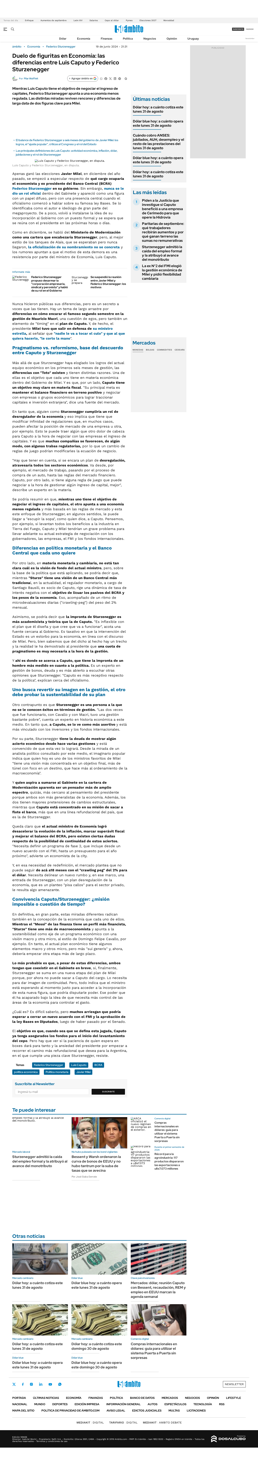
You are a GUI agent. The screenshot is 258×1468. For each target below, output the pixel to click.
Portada (19, 1398)
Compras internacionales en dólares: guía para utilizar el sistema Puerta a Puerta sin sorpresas (167, 1132)
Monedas (138, 350)
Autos (152, 1404)
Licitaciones (196, 1410)
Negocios (149, 38)
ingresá (250, 29)
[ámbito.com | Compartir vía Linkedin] (115, 78)
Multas (174, 1410)
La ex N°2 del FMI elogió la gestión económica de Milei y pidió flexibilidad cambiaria (162, 272)
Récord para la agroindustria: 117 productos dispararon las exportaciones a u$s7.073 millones (169, 1161)
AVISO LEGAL (116, 1410)
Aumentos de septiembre (54, 20)
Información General (123, 1404)
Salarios (94, 20)
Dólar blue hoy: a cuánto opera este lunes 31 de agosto (158, 123)
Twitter (14, 1384)
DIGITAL (90, 1422)
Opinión (172, 38)
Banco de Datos (142, 1398)
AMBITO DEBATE (162, 1422)
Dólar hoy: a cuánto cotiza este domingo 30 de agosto (96, 1346)
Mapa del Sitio (23, 1410)
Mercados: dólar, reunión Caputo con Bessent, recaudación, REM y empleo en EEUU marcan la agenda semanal (158, 1290)
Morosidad (168, 20)
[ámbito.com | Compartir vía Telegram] (119, 78)
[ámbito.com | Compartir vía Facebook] (105, 78)
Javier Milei (83, 1072)
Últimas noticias (46, 1398)
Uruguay (193, 38)
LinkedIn (40, 1384)
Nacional (19, 1404)
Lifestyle (233, 1398)
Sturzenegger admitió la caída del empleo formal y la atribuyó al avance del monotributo (162, 253)
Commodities (164, 350)
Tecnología (202, 1404)
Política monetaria (57, 1072)
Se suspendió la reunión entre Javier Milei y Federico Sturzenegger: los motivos (108, 282)
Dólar (63, 38)
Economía (83, 38)
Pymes (129, 20)
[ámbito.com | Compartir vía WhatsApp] (101, 78)
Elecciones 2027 (148, 20)
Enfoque (29, 20)
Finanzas (106, 38)
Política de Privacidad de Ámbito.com (70, 1410)
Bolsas (150, 350)
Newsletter (249, 38)
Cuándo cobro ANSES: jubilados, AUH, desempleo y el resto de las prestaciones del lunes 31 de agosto (158, 141)
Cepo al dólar (112, 20)
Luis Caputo (79, 1065)
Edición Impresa (87, 1404)
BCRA (98, 1065)
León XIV (78, 20)
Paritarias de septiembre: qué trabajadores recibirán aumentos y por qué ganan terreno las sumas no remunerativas (163, 232)
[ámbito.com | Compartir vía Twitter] (110, 78)
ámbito (16, 46)
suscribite (238, 29)
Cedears (180, 350)
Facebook (23, 1384)
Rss (221, 1404)
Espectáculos (175, 1404)
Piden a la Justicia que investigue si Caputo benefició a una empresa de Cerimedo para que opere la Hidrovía (162, 209)
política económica (26, 1072)
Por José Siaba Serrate (84, 1176)
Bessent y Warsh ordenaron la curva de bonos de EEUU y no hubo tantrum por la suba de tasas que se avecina (96, 1163)
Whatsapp (59, 1384)
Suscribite (108, 1091)
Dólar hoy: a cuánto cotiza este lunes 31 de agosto (158, 109)
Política (128, 38)
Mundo (39, 1404)
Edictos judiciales (146, 1410)
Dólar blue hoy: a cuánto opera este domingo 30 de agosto (96, 1364)
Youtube (50, 1384)
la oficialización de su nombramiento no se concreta (74, 247)
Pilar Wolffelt (31, 78)
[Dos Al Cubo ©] (228, 1438)
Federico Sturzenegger (60, 46)
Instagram (31, 1384)
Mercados (170, 1398)
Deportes (60, 1404)
